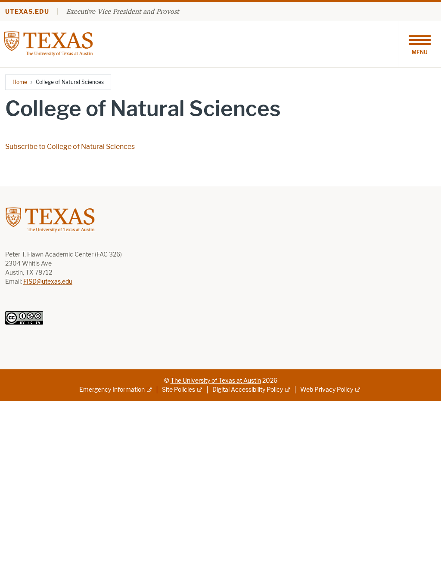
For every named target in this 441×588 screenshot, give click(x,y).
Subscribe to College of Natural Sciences (70, 146)
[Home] (48, 43)
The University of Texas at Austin (216, 380)
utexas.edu (27, 11)
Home (19, 82)
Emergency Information (112, 389)
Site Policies (178, 389)
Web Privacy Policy (326, 389)
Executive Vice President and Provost (122, 11)
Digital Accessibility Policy (247, 389)
